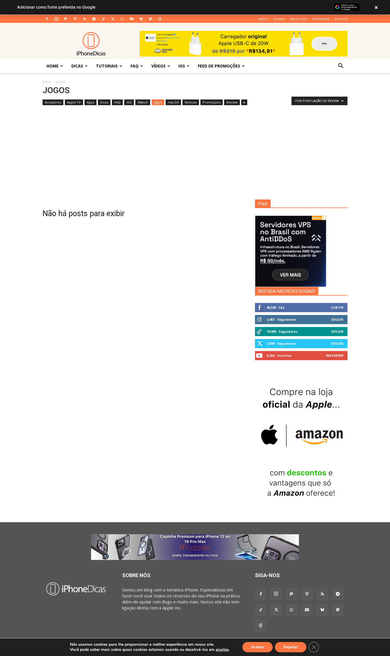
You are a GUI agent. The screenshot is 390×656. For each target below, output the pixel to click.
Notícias (191, 102)
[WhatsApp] (122, 19)
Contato (279, 19)
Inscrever (334, 355)
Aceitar (257, 647)
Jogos (158, 102)
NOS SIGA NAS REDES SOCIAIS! (286, 291)
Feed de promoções (219, 66)
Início (47, 81)
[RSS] (84, 19)
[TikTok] (103, 19)
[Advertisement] (195, 157)
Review (232, 102)
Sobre (263, 19)
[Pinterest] (75, 19)
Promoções (211, 102)
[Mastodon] (150, 19)
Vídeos (158, 66)
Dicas (77, 66)
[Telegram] (94, 19)
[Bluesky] (141, 19)
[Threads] (160, 19)
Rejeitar (291, 647)
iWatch (143, 102)
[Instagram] (56, 19)
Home (53, 66)
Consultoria (320, 19)
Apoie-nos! (298, 19)
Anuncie (341, 19)
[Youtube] (131, 19)
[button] (340, 66)
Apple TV (74, 102)
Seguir (337, 319)
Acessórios (53, 102)
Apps (90, 102)
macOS (173, 102)
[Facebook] (47, 19)
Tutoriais (107, 66)
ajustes (222, 649)
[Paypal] (65, 19)
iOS (181, 66)
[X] (112, 19)
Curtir (337, 307)
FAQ (134, 66)
